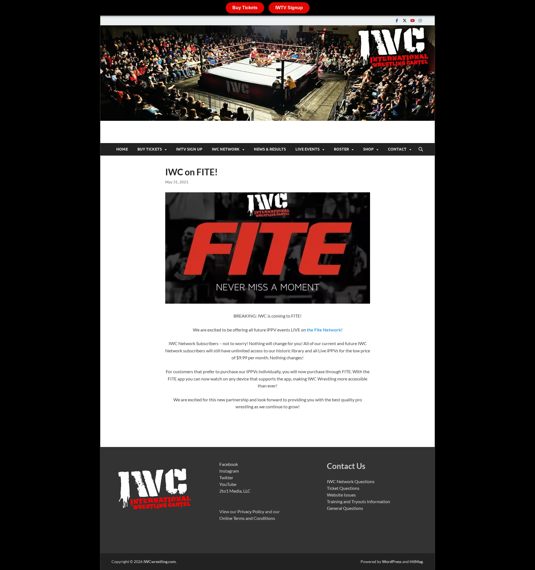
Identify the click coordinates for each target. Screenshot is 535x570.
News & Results (270, 149)
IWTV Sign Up (189, 149)
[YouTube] (412, 20)
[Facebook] (396, 20)
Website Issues (341, 494)
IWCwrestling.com (160, 561)
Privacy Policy (250, 511)
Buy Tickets (244, 7)
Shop (368, 149)
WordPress (392, 561)
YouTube (227, 484)
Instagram (229, 470)
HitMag (416, 561)
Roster (341, 149)
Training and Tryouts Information (358, 501)
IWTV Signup (289, 7)
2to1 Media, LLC (235, 490)
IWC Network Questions (350, 481)
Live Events (307, 149)
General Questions (345, 508)
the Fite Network (324, 329)
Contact (397, 149)
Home (122, 149)
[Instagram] (420, 20)
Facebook (228, 464)
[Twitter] (404, 20)
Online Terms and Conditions (247, 518)
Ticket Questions (343, 488)
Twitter (226, 477)
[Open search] (421, 149)
